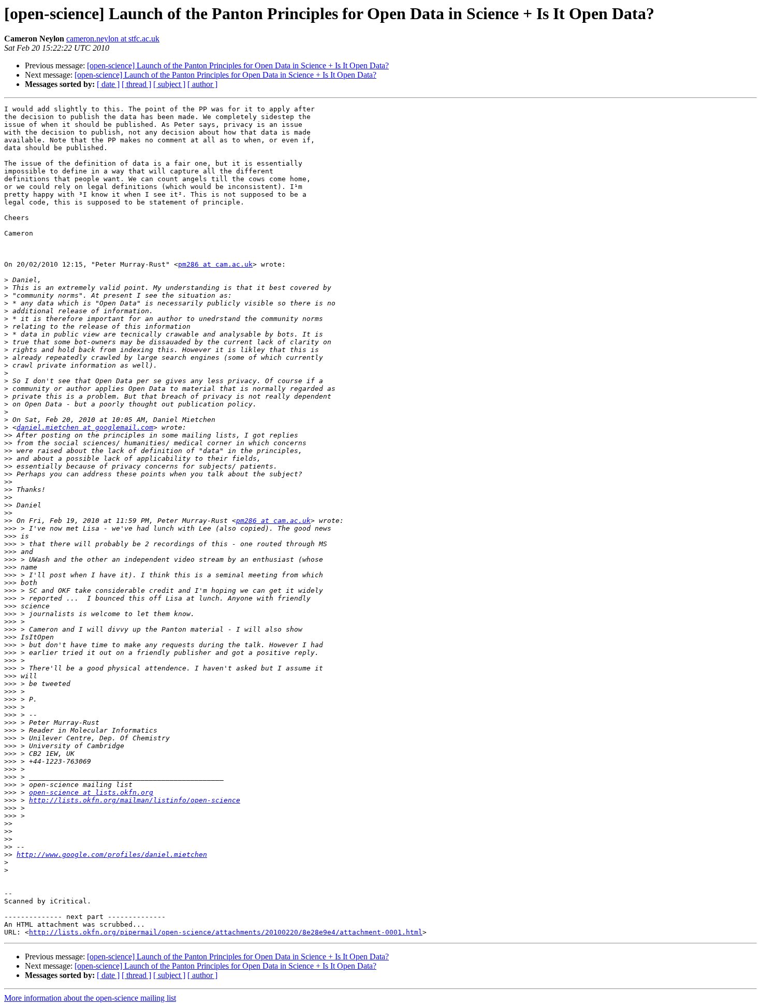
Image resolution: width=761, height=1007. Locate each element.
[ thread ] (136, 84)
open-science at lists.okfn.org (91, 792)
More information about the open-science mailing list (90, 998)
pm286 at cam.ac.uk (215, 264)
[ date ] (108, 84)
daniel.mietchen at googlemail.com (85, 427)
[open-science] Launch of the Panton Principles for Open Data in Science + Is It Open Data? (238, 65)
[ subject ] (169, 84)
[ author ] (202, 84)
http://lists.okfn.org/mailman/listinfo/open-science (134, 800)
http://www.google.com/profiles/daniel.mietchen (112, 854)
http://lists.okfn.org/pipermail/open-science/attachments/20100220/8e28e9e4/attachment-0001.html (225, 932)
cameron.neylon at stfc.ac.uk (112, 38)
